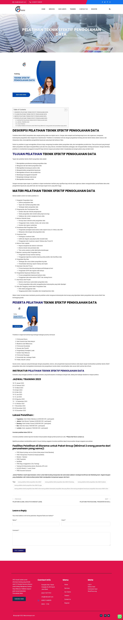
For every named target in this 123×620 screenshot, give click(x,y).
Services (52, 9)
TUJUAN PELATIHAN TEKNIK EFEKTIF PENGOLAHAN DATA (31, 114)
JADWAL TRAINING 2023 (23, 122)
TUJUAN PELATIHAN (27, 154)
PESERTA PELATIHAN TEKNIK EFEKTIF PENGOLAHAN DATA (31, 118)
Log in (89, 584)
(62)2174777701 (46, 593)
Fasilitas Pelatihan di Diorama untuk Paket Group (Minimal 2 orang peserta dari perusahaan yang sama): (42, 125)
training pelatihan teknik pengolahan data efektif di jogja (28, 485)
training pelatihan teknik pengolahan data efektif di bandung (59, 482)
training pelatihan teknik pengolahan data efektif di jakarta (92, 482)
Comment (16, 530)
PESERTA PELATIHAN (28, 302)
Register (94, 9)
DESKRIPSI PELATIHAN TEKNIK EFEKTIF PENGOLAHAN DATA (31, 112)
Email (64, 520)
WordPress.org (92, 591)
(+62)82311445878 (37, 2)
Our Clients (62, 9)
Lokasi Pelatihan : (21, 123)
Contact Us (83, 9)
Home (43, 9)
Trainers (73, 9)
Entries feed (91, 587)
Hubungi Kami (19, 599)
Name (15, 520)
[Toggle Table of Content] (65, 109)
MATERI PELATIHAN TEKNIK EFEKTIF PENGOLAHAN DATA (30, 116)
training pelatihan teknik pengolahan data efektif (29, 482)
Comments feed (92, 589)
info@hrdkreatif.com (20, 2)
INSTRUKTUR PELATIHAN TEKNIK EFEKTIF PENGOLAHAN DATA (32, 120)
